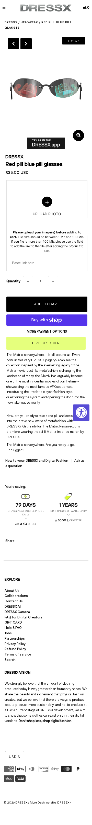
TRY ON (74, 40)
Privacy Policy (15, 644)
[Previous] (13, 43)
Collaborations (16, 596)
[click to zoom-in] (78, 135)
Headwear (29, 22)
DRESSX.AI (13, 606)
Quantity (13, 281)
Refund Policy (15, 649)
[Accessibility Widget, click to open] (81, 412)
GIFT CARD (13, 622)
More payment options (47, 331)
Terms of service (18, 654)
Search (10, 660)
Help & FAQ (13, 628)
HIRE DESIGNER (46, 343)
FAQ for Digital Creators (23, 617)
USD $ (14, 757)
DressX (11, 22)
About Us (12, 591)
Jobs (8, 633)
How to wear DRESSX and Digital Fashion (37, 460)
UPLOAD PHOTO (47, 224)
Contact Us (14, 601)
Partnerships (15, 638)
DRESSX (14, 156)
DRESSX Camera (17, 612)
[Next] (26, 43)
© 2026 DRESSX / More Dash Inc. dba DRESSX (36, 802)
